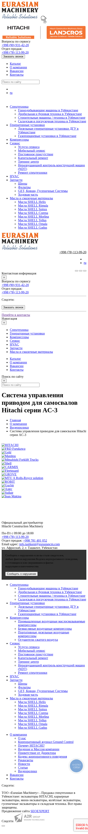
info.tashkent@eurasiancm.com (39, 544)
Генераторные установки (27, 125)
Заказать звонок (13, 56)
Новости (24, 764)
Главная (15, 420)
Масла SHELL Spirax (32, 209)
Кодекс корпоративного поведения (42, 756)
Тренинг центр (28, 161)
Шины (22, 183)
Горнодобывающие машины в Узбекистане (48, 110)
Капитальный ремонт (33, 158)
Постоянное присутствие (35, 154)
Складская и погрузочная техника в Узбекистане (52, 121)
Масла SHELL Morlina (33, 216)
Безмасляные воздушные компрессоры (45, 628)
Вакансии (17, 71)
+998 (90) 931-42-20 (15, 45)
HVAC (14, 176)
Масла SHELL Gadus (32, 227)
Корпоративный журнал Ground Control (45, 742)
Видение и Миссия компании (38, 749)
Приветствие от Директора (37, 753)
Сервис (15, 143)
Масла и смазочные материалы (31, 198)
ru (11, 92)
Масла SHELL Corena (33, 213)
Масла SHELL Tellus (32, 220)
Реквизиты (25, 760)
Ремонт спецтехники (32, 172)
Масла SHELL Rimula (33, 205)
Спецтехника (19, 106)
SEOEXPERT (39, 811)
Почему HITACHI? (31, 745)
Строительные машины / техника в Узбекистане (51, 117)
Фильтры (24, 187)
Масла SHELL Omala (32, 224)
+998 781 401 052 (35, 540)
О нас (22, 738)
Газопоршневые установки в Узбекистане (47, 136)
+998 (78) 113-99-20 (15, 52)
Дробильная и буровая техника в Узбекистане (50, 114)
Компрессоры (19, 139)
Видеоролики (19, 427)
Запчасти (16, 180)
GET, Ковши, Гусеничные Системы (43, 191)
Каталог (15, 63)
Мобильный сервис (31, 150)
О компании (18, 67)
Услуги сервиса (28, 147)
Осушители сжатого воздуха (38, 639)
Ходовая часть (28, 194)
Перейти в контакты (16, 315)
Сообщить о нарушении (21, 573)
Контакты (17, 74)
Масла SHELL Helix (32, 202)
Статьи (23, 767)
